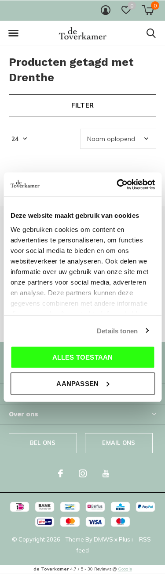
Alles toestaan (82, 357)
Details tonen (117, 330)
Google (125, 569)
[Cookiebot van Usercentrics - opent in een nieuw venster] (117, 184)
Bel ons (42, 442)
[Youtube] (106, 473)
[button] (13, 33)
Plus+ (126, 539)
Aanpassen (77, 383)
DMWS (103, 539)
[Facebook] (60, 473)
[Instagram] (83, 473)
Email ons (118, 442)
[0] (148, 10)
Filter (82, 105)
